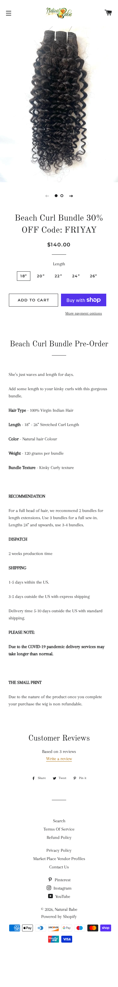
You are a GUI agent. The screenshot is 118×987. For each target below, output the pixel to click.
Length (59, 263)
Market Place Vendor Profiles (59, 858)
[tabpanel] (59, 103)
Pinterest (62, 879)
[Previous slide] (47, 195)
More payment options (83, 313)
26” (93, 276)
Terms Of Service (59, 829)
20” (41, 276)
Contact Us (59, 867)
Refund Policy (59, 837)
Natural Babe (66, 909)
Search (59, 820)
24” (76, 276)
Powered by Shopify (59, 916)
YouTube (62, 896)
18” (23, 276)
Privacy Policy (59, 850)
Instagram (62, 888)
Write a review (59, 758)
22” (58, 276)
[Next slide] (71, 195)
